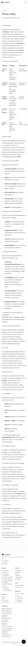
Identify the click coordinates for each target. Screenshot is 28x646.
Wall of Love (20, 602)
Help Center (6, 570)
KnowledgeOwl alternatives (5, 632)
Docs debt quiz (18, 587)
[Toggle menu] (25, 2)
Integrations (6, 588)
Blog (18, 595)
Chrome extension (7, 590)
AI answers (6, 587)
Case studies (20, 598)
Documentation (20, 593)
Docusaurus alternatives (4, 616)
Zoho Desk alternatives (7, 626)
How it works (18, 570)
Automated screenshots (6, 574)
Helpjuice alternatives (7, 630)
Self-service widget (8, 577)
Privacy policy (5, 600)
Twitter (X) (5, 560)
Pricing (16, 573)
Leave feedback (19, 577)
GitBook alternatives (6, 618)
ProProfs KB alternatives (4, 624)
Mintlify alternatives (6, 610)
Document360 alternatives (5, 621)
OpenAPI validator (19, 585)
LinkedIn (5, 562)
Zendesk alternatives (7, 611)
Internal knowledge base (7, 584)
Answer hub (19, 596)
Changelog (17, 575)
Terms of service (5, 602)
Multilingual (6, 582)
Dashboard (17, 579)
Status (3, 598)
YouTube (5, 564)
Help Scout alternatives (7, 628)
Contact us (4, 596)
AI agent (5, 572)
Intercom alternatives (7, 613)
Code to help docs (7, 578)
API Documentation (7, 580)
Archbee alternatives (6, 634)
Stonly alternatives (6, 636)
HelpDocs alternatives (7, 608)
